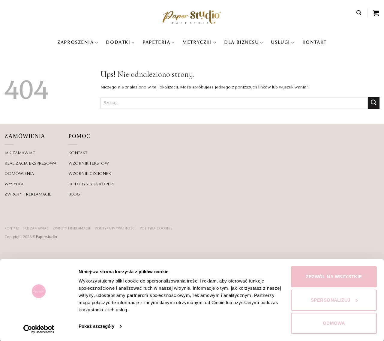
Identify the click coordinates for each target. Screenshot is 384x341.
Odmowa (334, 323)
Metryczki (197, 42)
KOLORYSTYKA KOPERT (91, 184)
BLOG (74, 194)
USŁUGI (280, 42)
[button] (359, 13)
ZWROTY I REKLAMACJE (27, 194)
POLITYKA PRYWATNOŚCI (115, 228)
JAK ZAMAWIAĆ (19, 153)
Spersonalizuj (330, 300)
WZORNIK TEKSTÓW (88, 163)
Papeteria (156, 42)
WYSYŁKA (13, 184)
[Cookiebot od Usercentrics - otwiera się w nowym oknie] (39, 329)
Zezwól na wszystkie (334, 276)
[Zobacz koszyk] (376, 12)
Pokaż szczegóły (96, 326)
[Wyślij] (374, 103)
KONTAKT (314, 42)
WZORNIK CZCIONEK (89, 173)
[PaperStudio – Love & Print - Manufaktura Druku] (192, 17)
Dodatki (118, 42)
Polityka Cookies (156, 228)
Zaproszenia (75, 42)
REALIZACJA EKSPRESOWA (30, 163)
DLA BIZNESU (241, 42)
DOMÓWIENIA (19, 173)
